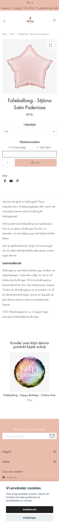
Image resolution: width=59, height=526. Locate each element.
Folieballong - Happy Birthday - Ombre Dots (29, 395)
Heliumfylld (30, 125)
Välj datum (45, 147)
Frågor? (6, 452)
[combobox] (29, 131)
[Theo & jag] (30, 20)
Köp (37, 162)
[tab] (6, 192)
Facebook (11, 477)
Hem (4, 34)
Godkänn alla (29, 509)
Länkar (6, 462)
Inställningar (29, 517)
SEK (28, 2)
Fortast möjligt (18, 147)
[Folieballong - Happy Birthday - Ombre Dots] (29, 372)
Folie (12, 34)
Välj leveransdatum (30, 142)
